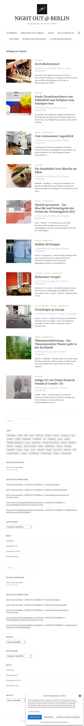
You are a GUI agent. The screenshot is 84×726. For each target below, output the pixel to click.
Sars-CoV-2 (58, 450)
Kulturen (14, 39)
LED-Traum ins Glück (14, 467)
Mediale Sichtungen (47, 244)
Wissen (56, 453)
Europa (56, 435)
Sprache (67, 450)
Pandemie (11, 450)
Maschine (71, 443)
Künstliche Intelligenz (34, 39)
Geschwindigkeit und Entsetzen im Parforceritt (24, 505)
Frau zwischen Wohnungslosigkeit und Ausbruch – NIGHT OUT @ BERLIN (34, 502)
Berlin (20, 435)
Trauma (24, 453)
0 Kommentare (40, 71)
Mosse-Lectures (30, 446)
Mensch (10, 446)
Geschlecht (37, 439)
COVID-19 (39, 435)
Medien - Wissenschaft (44, 132)
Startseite (12, 33)
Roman (48, 450)
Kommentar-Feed (13, 551)
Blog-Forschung (66, 33)
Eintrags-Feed (12, 546)
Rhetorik (41, 450)
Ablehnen (48, 717)
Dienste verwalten (34, 711)
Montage (18, 446)
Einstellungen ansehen (68, 717)
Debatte (48, 435)
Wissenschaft (66, 453)
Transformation (13, 453)
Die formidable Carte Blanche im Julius (56, 170)
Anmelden (10, 541)
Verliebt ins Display (52, 484)
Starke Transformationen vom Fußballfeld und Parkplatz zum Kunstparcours (54, 100)
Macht (64, 443)
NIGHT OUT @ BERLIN (42, 18)
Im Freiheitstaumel (47, 64)
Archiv (51, 33)
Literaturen (36, 443)
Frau (73, 435)
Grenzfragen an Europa (49, 309)
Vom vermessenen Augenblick (54, 136)
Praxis (26, 450)
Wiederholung (46, 453)
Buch (31, 435)
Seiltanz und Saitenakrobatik (56, 490)
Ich (44, 439)
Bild (26, 435)
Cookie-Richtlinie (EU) (61, 39)
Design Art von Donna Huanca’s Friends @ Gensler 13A (55, 381)
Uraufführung (34, 453)
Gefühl (17, 439)
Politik (19, 450)
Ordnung (67, 446)
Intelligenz (52, 439)
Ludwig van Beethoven (51, 443)
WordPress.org (12, 556)
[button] (80, 696)
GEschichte (26, 439)
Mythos (59, 446)
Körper (67, 439)
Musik (41, 446)
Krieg (60, 439)
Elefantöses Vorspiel (47, 277)
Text (74, 450)
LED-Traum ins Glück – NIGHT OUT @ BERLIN (24, 484)
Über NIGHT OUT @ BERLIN (59, 722)
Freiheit (10, 439)
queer (33, 450)
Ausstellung (11, 435)
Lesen (27, 443)
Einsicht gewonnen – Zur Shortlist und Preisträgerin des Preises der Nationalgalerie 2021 (55, 208)
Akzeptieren (35, 717)
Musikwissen (49, 446)
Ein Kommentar (40, 110)
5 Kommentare (40, 143)
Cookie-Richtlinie (45, 722)
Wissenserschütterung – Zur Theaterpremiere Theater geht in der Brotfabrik (56, 344)
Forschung (65, 435)
